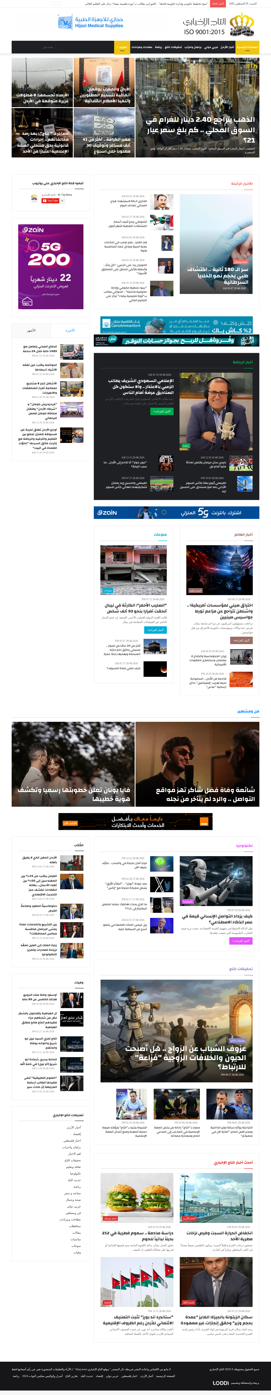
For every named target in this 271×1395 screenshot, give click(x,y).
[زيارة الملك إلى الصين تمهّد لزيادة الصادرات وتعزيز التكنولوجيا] (71, 950)
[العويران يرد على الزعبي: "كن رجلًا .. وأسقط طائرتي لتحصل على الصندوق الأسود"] (165, 266)
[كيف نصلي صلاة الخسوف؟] (155, 669)
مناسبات (76, 1239)
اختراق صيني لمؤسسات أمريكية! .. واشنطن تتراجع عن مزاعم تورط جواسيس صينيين (220, 611)
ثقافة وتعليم (73, 1167)
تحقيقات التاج (173, 47)
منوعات (76, 1245)
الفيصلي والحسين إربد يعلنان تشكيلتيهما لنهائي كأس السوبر (126, 485)
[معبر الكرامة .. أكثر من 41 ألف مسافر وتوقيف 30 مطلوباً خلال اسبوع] (104, 132)
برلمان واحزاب (193, 47)
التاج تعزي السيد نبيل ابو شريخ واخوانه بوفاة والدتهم (41, 1043)
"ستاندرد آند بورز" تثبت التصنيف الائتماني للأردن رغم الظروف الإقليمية (168, 3)
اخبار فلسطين (72, 1140)
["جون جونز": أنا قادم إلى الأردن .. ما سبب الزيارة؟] (166, 463)
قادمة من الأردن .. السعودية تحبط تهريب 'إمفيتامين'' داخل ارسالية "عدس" (207, 683)
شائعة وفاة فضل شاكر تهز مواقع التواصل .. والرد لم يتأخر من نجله (205, 794)
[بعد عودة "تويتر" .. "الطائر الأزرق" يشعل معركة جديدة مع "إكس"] (161, 884)
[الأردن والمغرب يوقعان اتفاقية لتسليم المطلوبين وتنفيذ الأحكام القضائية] (104, 82)
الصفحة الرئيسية (247, 47)
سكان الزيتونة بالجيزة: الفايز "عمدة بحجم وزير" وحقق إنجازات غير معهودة (217, 1320)
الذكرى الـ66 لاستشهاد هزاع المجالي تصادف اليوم (129, 203)
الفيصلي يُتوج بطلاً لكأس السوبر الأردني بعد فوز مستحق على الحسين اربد (203, 487)
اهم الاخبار (74, 1153)
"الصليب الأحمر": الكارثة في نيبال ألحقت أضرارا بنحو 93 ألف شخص (136, 608)
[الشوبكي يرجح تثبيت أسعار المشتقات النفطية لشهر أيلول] (161, 222)
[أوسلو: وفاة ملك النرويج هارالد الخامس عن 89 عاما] (71, 1000)
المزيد (123, 47)
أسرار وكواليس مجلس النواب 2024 (42, 1376)
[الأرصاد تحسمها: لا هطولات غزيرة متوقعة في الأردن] (42, 82)
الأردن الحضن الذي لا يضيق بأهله (39, 860)
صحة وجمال (73, 1199)
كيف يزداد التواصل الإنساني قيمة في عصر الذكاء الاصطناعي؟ (217, 919)
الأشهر (31, 330)
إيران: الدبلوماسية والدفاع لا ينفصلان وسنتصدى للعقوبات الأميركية (207, 660)
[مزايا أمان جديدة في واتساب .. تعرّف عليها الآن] (161, 864)
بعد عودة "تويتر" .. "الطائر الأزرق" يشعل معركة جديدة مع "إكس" (126, 886)
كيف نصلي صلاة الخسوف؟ (123, 668)
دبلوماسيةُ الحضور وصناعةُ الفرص (39, 908)
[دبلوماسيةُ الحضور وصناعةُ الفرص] (71, 911)
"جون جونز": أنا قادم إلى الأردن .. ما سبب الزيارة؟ (125, 464)
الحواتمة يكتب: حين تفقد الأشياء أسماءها (39, 367)
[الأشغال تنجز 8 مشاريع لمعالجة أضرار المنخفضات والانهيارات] (71, 389)
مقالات (76, 1232)
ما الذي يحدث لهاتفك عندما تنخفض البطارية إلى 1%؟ (124, 906)
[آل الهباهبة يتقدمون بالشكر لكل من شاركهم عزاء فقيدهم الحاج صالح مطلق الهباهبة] (71, 1019)
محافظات (75, 1226)
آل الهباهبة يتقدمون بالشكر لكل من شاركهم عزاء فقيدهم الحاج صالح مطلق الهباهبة (37, 1020)
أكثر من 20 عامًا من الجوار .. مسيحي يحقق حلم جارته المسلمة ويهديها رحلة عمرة (122, 650)
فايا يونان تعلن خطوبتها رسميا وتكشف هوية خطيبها (74, 794)
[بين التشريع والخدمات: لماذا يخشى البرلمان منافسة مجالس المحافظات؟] (71, 930)
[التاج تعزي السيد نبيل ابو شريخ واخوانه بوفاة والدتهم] (71, 1044)
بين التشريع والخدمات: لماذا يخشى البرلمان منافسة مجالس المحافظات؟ (38, 929)
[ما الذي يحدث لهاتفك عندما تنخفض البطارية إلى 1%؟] (161, 905)
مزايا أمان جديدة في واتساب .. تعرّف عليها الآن (124, 865)
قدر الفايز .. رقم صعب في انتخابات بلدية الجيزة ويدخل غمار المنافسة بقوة (125, 246)
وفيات (77, 1252)
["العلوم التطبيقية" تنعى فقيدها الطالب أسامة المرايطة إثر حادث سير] (71, 1083)
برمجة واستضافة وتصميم (244, 1382)
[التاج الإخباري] (220, 24)
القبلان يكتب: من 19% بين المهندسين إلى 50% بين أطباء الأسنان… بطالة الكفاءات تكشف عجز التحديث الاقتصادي (39, 885)
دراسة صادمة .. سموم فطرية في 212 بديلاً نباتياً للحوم (137, 1236)
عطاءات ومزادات (141, 47)
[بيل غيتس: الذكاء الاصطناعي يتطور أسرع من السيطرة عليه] (161, 925)
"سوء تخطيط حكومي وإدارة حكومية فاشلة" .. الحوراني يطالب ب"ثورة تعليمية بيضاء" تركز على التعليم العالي (125, 294)
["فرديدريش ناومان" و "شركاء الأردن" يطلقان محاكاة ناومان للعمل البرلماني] (71, 409)
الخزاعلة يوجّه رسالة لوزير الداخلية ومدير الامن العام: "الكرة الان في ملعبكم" (231, 1132)
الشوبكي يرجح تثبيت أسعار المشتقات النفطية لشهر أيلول (127, 224)
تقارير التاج (71, 1376)
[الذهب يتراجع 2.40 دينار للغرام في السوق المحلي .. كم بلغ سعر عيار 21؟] (197, 107)
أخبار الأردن (227, 47)
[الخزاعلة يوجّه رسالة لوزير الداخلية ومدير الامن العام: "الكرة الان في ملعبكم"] (229, 1104)
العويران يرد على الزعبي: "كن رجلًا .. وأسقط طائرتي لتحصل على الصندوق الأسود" (124, 269)
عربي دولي (211, 47)
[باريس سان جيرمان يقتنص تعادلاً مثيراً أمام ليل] (241, 463)
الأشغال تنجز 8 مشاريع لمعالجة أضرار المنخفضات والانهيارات (39, 388)
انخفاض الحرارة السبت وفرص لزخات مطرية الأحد (220, 1236)
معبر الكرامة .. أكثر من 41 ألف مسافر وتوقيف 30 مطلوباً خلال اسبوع (106, 145)
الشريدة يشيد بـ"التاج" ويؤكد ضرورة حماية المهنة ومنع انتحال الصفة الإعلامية (124, 1132)
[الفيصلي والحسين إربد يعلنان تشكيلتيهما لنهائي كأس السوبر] (161, 484)
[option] (135, 107)
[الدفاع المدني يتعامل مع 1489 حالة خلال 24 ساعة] (71, 352)
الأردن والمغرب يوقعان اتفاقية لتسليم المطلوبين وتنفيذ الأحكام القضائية (105, 95)
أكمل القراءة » (161, 411)
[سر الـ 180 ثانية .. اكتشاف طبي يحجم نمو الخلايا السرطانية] (216, 244)
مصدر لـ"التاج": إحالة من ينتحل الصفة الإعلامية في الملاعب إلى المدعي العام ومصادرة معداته (177, 1132)
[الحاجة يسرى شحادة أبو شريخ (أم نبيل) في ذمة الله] (71, 1065)
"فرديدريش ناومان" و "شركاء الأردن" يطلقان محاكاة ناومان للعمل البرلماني (41, 411)
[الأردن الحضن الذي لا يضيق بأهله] (71, 863)
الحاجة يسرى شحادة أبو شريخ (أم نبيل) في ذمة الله (38, 1062)
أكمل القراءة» (241, 640)
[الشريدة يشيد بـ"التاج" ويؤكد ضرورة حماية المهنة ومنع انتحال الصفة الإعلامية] (131, 1104)
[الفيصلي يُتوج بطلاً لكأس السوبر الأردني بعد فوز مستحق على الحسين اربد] (245, 484)
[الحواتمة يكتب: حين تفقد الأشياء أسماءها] (71, 370)
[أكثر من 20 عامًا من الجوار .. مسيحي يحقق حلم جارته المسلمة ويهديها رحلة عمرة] (155, 646)
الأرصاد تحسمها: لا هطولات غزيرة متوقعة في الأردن (42, 98)
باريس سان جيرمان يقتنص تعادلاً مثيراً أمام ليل (206, 464)
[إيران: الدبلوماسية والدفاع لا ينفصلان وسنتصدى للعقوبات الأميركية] (241, 657)
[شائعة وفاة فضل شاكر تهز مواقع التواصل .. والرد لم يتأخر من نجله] (197, 764)
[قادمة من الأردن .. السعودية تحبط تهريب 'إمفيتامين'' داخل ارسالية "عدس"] (241, 679)
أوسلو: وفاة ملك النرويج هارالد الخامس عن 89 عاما (39, 997)
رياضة (158, 47)
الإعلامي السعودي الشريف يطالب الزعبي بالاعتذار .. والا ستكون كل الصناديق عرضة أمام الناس (141, 386)
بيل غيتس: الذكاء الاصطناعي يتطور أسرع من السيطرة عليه (125, 927)
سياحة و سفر (72, 1193)
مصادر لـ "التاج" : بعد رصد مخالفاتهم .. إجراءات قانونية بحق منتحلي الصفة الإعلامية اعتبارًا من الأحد (43, 142)
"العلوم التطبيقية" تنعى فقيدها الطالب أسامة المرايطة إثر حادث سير (40, 1082)
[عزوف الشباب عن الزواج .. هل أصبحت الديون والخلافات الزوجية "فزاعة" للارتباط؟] (177, 1031)
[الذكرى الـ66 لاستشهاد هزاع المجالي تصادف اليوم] (161, 202)
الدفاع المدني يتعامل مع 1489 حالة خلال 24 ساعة (40, 349)
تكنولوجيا (75, 1173)
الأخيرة (70, 330)
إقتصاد (77, 1134)
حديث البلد (74, 1180)
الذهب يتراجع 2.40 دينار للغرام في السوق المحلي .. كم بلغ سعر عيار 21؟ (200, 130)
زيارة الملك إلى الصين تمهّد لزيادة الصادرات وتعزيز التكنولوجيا (39, 950)
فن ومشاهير (73, 1213)
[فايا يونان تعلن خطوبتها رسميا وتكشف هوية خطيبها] (73, 764)
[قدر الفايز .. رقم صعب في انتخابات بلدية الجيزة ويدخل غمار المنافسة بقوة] (167, 243)
